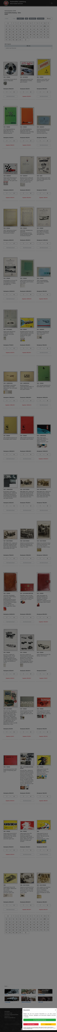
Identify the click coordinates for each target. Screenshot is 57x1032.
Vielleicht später (48, 1024)
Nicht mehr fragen (30, 1024)
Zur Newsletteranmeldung (39, 1020)
